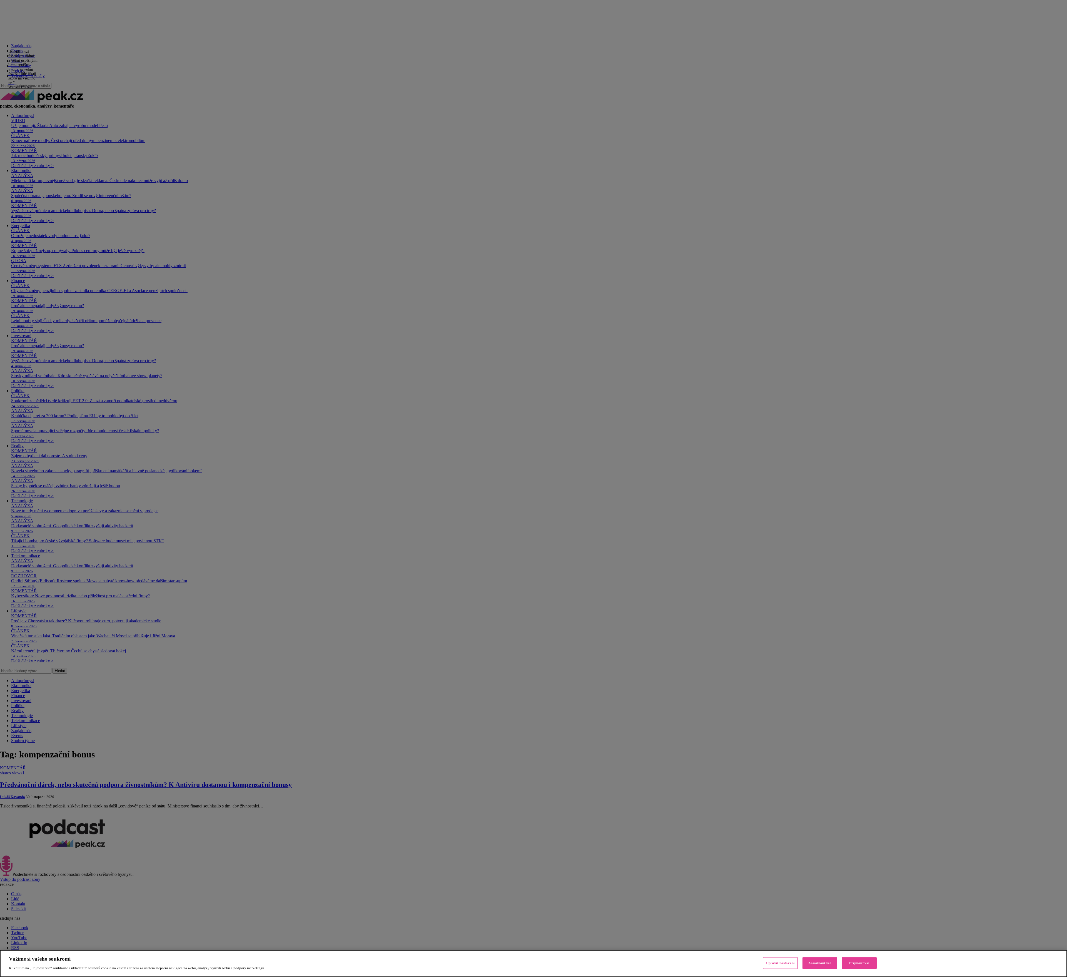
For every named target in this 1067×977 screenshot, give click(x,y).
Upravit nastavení (780, 963)
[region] (533, 963)
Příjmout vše (859, 963)
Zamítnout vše (819, 963)
